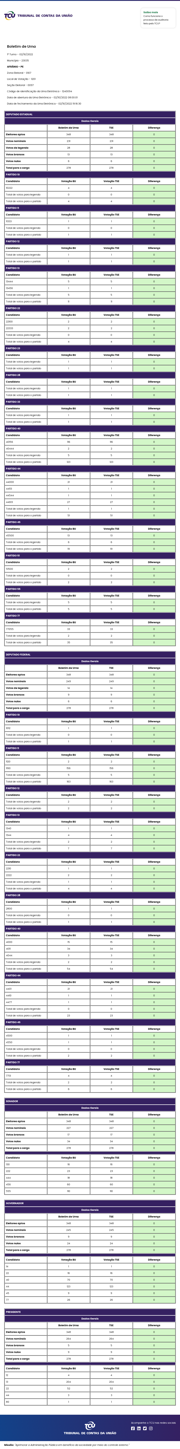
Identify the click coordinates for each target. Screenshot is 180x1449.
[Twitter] (145, 1428)
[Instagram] (151, 1428)
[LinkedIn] (139, 1428)
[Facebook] (133, 1428)
